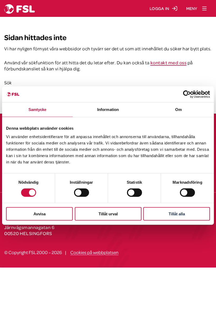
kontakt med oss (168, 62)
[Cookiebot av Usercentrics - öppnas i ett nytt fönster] (187, 94)
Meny (191, 8)
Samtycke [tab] (37, 109)
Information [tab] (108, 109)
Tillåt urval (108, 213)
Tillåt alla (177, 213)
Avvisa (39, 213)
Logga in (159, 8)
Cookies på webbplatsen (94, 252)
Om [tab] (178, 109)
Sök (8, 82)
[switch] (81, 192)
